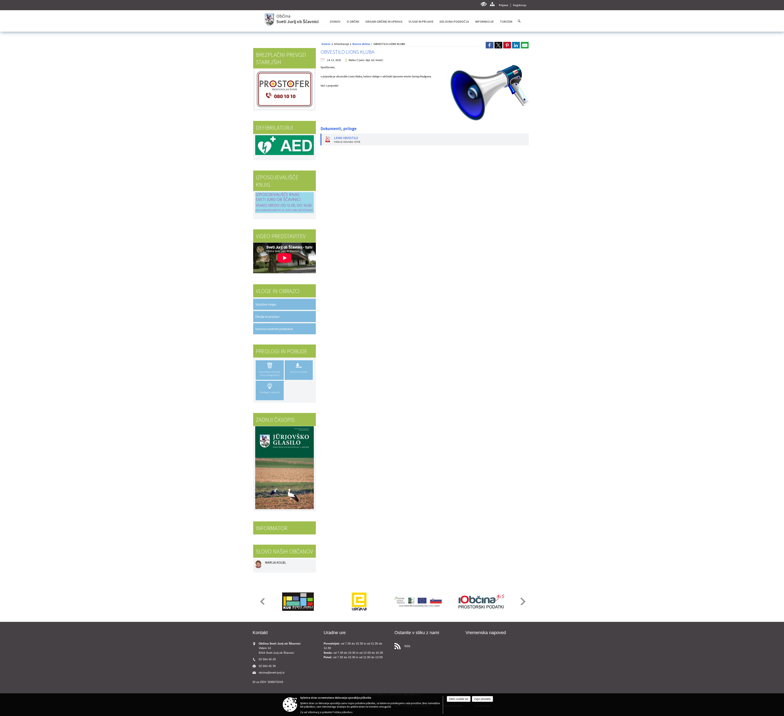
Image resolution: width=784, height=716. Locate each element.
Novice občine (361, 44)
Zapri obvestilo (482, 699)
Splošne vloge (265, 304)
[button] (262, 601)
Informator (271, 528)
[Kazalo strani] (492, 4)
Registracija (519, 5)
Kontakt (260, 632)
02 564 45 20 (267, 659)
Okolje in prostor (267, 316)
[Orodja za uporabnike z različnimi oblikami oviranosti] (483, 4)
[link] (490, 45)
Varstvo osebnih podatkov (274, 329)
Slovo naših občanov (284, 551)
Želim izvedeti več (458, 699)
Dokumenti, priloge (338, 128)
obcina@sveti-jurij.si (271, 672)
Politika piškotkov (342, 712)
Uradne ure (335, 632)
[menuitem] (335, 21)
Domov (326, 44)
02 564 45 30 (267, 666)
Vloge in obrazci (278, 291)
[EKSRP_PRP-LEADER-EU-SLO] (420, 601)
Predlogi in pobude (281, 351)
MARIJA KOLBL (275, 562)
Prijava (503, 5)
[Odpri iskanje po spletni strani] (519, 21)
